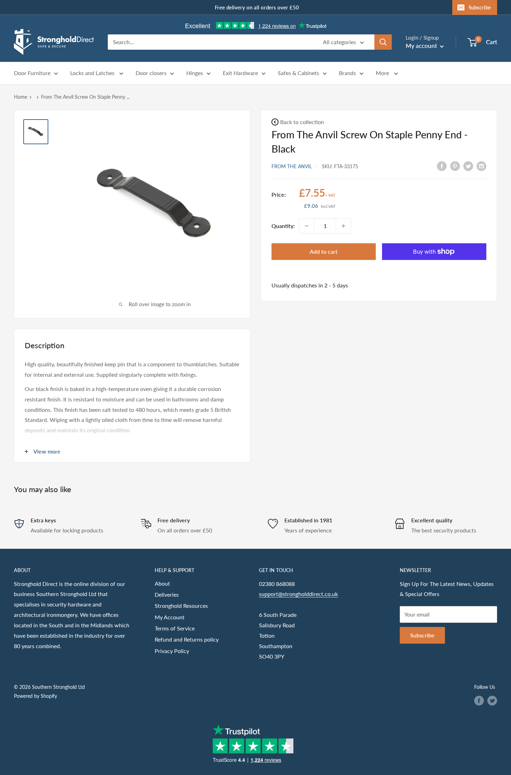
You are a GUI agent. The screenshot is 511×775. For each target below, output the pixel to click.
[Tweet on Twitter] (468, 165)
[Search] (383, 42)
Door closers (151, 73)
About (162, 583)
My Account (170, 617)
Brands (347, 73)
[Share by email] (481, 165)
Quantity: (283, 225)
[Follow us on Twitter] (492, 700)
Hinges (194, 73)
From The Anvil (291, 166)
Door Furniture (32, 73)
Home (20, 97)
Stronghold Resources (181, 605)
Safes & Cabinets (298, 73)
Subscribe (480, 7)
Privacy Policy (172, 650)
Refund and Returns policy (187, 639)
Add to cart (324, 251)
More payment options (434, 267)
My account (422, 45)
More (383, 73)
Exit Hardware (240, 73)
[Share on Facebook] (442, 165)
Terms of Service (175, 628)
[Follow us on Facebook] (479, 700)
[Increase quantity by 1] (343, 226)
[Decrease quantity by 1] (306, 226)
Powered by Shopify (35, 696)
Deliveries (167, 594)
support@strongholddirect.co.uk (298, 593)
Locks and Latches (93, 73)
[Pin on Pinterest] (455, 165)
